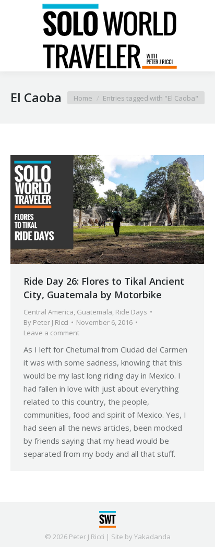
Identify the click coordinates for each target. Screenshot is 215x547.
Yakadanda (152, 536)
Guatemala (94, 312)
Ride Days (131, 312)
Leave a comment (51, 332)
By (45, 322)
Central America (48, 312)
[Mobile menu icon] (16, 36)
